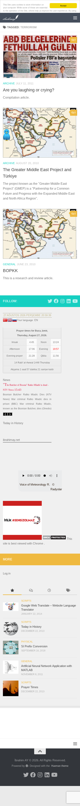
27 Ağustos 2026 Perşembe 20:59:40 (27, 315)
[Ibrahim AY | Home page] (13, 17)
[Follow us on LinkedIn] (68, 301)
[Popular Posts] (12, 591)
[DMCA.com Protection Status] (54, 538)
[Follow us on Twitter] (50, 301)
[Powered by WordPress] (27, 766)
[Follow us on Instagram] (62, 301)
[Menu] (75, 18)
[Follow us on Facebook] (56, 301)
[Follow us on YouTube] (74, 301)
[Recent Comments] (31, 591)
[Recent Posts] (49, 591)
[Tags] (68, 591)
